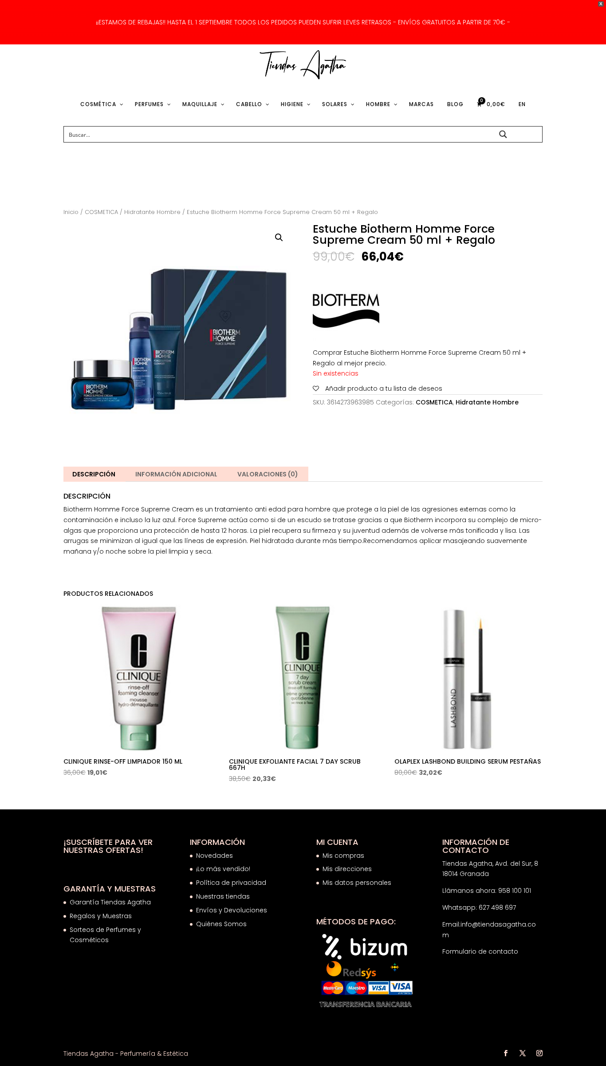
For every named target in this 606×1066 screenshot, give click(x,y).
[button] (279, 238)
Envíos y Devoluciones (232, 910)
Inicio (71, 212)
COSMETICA (101, 212)
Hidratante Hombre (152, 212)
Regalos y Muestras (101, 915)
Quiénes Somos (221, 923)
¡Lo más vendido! (223, 868)
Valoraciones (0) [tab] (267, 474)
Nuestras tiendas (224, 896)
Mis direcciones (347, 868)
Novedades (214, 855)
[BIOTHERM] (346, 312)
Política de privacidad (231, 882)
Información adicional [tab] (176, 474)
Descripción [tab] (93, 474)
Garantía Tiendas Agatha (110, 902)
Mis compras (343, 855)
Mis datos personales (357, 882)
